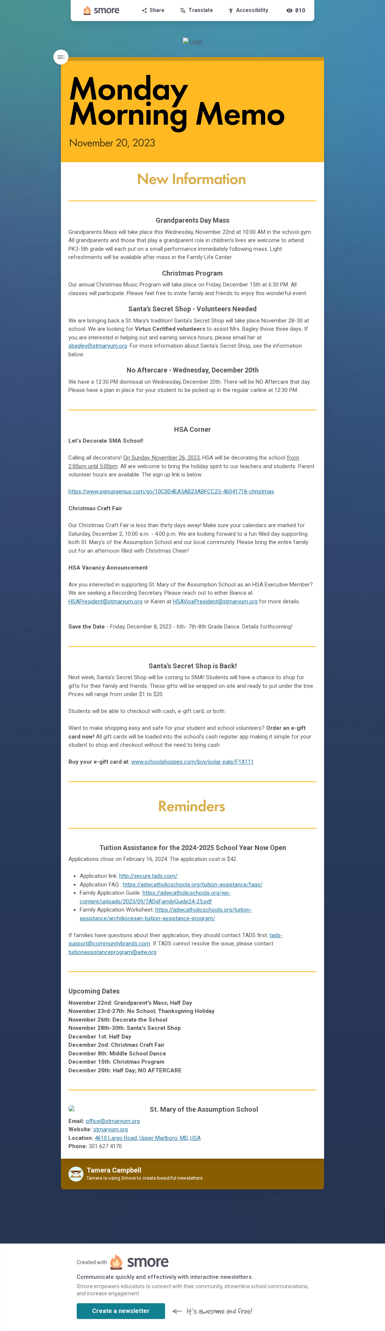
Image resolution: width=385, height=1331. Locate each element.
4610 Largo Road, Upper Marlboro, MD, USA (148, 1138)
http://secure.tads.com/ (148, 876)
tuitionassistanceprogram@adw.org (112, 952)
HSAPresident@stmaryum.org (105, 601)
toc (60, 57)
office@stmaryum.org (113, 1121)
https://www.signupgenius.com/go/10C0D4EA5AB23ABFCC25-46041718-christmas (171, 491)
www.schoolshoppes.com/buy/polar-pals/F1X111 (192, 761)
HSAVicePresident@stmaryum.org (215, 601)
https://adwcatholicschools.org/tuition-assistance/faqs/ (192, 884)
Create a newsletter (121, 1310)
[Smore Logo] (101, 11)
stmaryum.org (110, 1129)
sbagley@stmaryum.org (97, 345)
